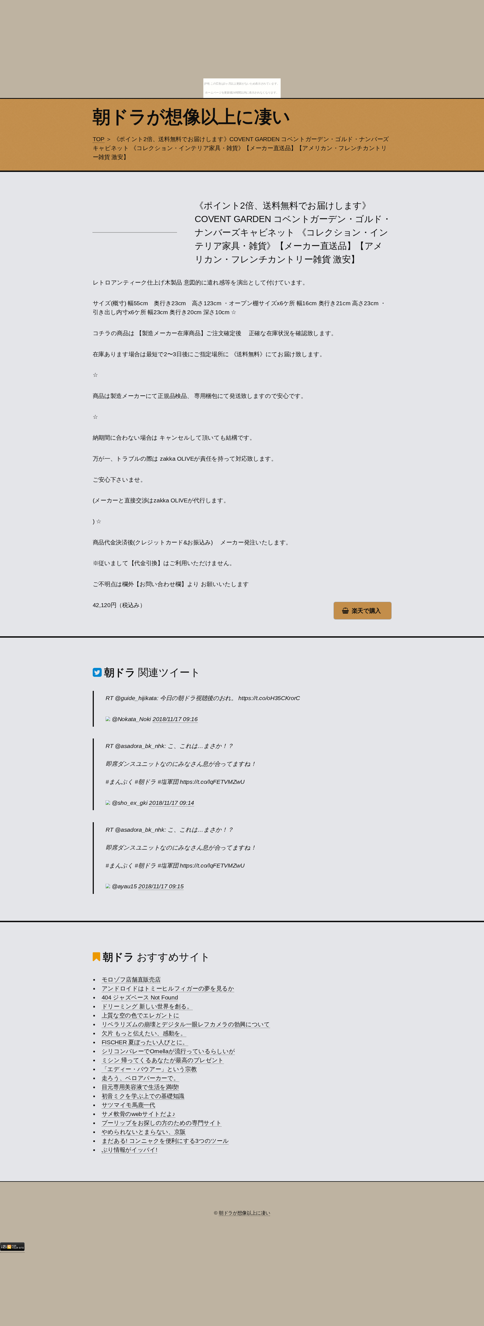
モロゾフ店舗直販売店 (131, 979)
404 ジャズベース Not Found (140, 997)
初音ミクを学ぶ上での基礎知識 (143, 1096)
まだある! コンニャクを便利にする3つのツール (165, 1141)
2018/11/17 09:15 (160, 886)
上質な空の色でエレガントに (141, 1015)
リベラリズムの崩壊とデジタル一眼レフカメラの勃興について (186, 1024)
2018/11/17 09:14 (171, 803)
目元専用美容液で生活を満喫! (140, 1087)
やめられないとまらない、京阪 (144, 1132)
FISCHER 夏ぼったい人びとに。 (145, 1042)
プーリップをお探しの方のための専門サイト (162, 1123)
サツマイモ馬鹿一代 (128, 1105)
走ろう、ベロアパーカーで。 (140, 1078)
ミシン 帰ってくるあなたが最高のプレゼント (163, 1060)
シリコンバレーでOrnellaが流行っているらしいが (168, 1051)
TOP (98, 139)
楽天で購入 (366, 610)
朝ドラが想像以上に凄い (191, 117)
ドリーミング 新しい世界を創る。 (147, 1006)
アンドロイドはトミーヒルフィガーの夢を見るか (168, 988)
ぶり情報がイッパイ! (129, 1149)
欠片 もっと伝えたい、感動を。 (144, 1033)
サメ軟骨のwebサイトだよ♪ (139, 1114)
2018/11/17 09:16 (175, 719)
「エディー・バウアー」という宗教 (149, 1069)
